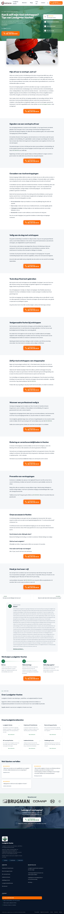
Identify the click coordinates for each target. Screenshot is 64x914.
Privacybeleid (36, 912)
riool (38, 79)
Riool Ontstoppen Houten (11, 11)
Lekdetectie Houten (6, 877)
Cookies (51, 912)
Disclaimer (56, 912)
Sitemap (60, 912)
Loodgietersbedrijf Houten (7, 883)
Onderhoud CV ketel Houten (7, 868)
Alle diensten (4, 886)
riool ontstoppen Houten (45, 104)
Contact (43, 3)
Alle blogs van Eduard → (18, 649)
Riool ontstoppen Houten (7, 871)
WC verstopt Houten (6, 874)
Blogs (31, 3)
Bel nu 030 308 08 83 (9, 897)
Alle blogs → (30, 882)
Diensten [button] (24, 3)
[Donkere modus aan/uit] (48, 3)
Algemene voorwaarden (44, 912)
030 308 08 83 (15, 150)
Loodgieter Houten (15, 2)
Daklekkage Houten (6, 880)
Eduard (5, 28)
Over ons (37, 2)
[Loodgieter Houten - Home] (7, 3)
